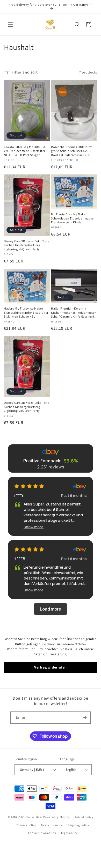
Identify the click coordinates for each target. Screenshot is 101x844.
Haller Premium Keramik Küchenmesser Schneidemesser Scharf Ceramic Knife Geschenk (73, 312)
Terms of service (52, 825)
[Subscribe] (84, 717)
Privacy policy (26, 825)
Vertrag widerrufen (50, 667)
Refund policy (84, 817)
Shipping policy (78, 825)
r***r (19, 495)
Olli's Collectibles (30, 817)
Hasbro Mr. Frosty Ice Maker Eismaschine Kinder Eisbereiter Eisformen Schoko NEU (26, 312)
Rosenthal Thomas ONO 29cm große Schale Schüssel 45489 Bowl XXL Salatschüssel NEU (72, 151)
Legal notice (69, 833)
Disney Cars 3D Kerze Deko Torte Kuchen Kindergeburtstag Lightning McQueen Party (26, 245)
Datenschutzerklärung (50, 654)
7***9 (19, 558)
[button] (10, 24)
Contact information (42, 833)
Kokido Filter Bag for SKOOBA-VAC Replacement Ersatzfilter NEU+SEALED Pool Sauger (25, 151)
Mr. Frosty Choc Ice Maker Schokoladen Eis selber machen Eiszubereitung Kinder (73, 218)
